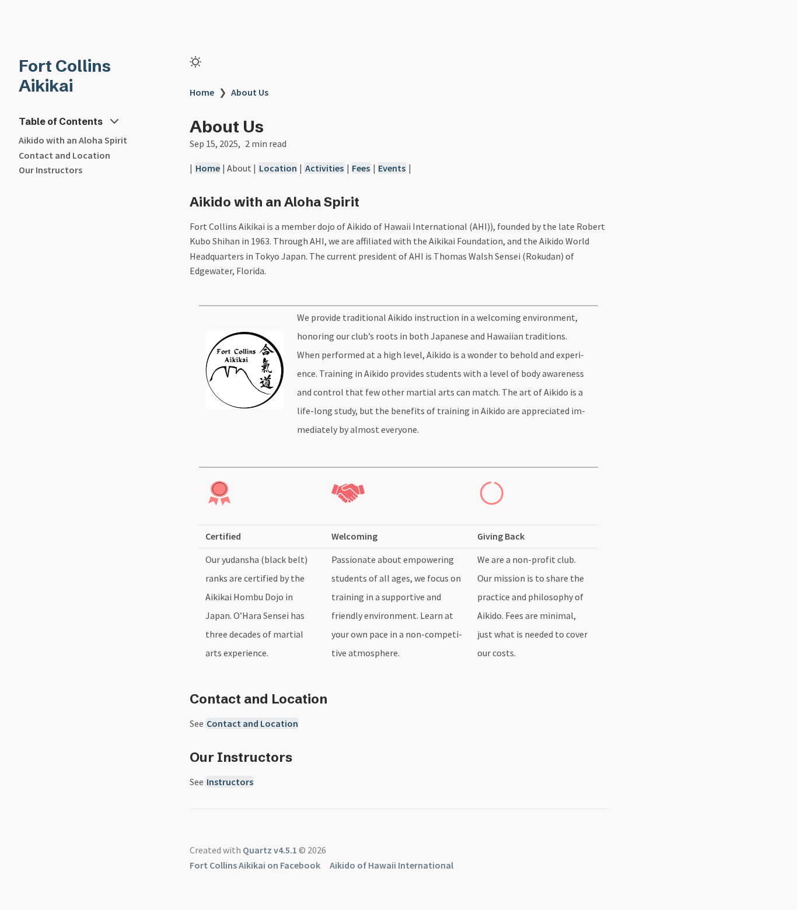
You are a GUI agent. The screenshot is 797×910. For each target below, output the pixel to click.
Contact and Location (64, 155)
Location (278, 168)
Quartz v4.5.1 (270, 850)
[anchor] (370, 201)
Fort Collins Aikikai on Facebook (255, 865)
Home (202, 92)
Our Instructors (50, 170)
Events (392, 168)
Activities (324, 168)
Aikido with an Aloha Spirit (73, 140)
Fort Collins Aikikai (65, 76)
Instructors (230, 782)
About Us (249, 92)
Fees (361, 168)
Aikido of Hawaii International (391, 865)
